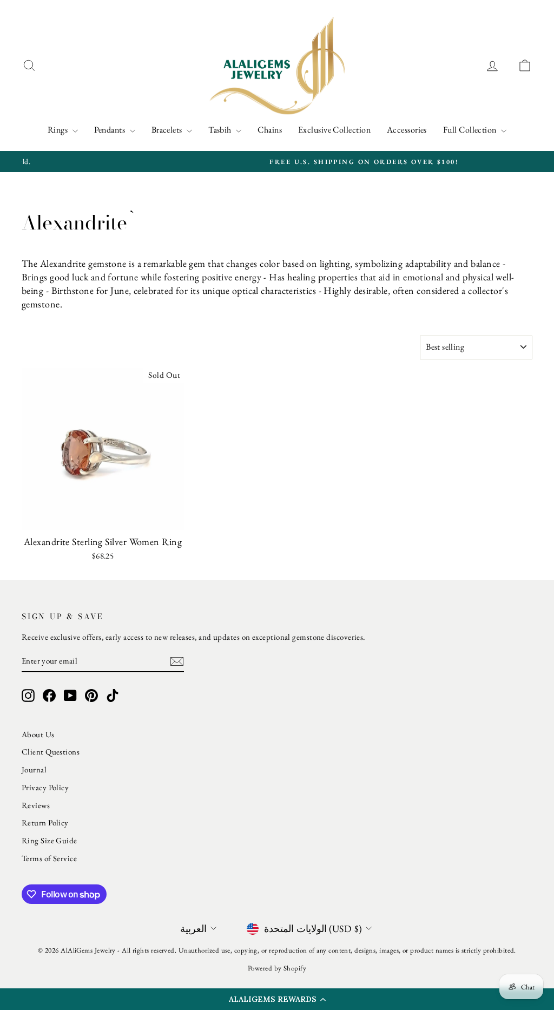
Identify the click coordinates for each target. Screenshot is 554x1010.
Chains (270, 129)
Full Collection (470, 129)
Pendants (110, 129)
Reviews (36, 805)
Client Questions (51, 751)
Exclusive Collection (334, 129)
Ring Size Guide (49, 840)
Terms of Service (49, 858)
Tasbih (220, 129)
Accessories (407, 129)
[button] (277, 999)
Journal (34, 769)
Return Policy (45, 822)
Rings (59, 129)
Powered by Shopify (277, 968)
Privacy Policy (45, 787)
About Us (38, 734)
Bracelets (167, 129)
